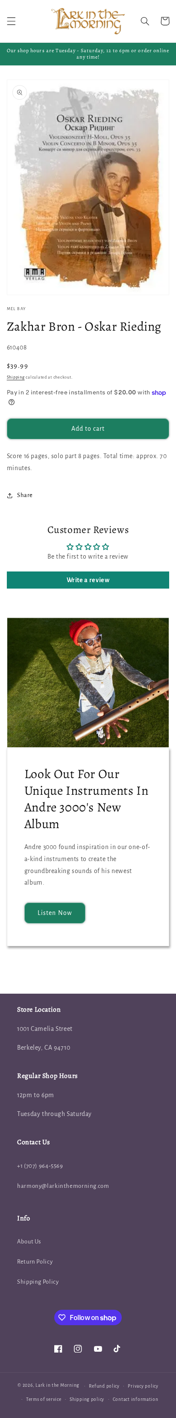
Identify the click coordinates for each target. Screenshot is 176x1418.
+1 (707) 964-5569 (40, 1166)
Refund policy (104, 1386)
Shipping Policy (38, 1282)
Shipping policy (87, 1399)
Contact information (135, 1399)
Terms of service (44, 1399)
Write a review (88, 580)
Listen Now (55, 912)
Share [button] (25, 495)
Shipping (16, 377)
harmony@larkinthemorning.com (63, 1186)
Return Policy (35, 1261)
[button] (11, 21)
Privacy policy (143, 1386)
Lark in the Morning (57, 1385)
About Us (29, 1241)
